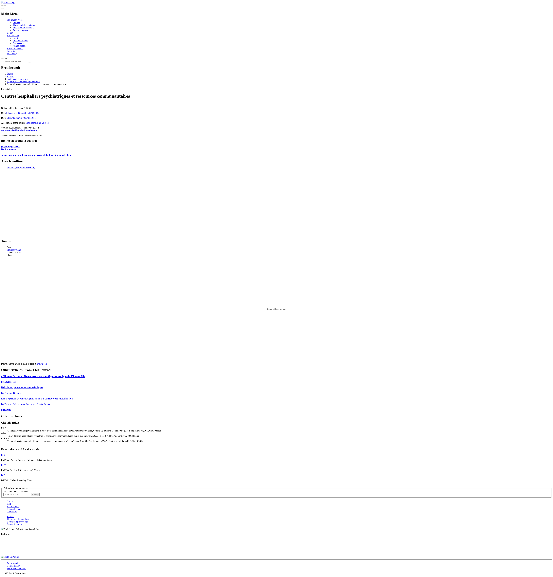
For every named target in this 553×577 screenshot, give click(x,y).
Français (11, 51)
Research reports (20, 30)
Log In (10, 33)
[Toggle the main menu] (2, 8)
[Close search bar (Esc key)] (5, 5)
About (16, 35)
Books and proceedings (23, 27)
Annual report (19, 46)
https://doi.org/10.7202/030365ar (21, 118)
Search (4, 58)
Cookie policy (13, 566)
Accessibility (13, 506)
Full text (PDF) (14, 167)
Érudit (15, 38)
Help (9, 504)
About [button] (10, 35)
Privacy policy (13, 563)
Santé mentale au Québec (18, 79)
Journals (16, 22)
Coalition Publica (20, 40)
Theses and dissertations (24, 25)
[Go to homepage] (8, 2)
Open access (18, 43)
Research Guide (14, 509)
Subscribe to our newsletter (15, 491)
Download (42, 364)
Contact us (12, 511)
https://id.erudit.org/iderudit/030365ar (23, 113)
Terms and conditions (16, 568)
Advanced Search (15, 48)
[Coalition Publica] (10, 557)
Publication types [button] (14, 20)
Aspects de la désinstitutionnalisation (23, 81)
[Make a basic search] (2, 5)
